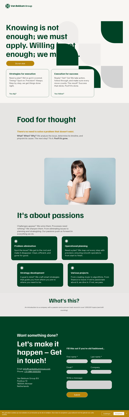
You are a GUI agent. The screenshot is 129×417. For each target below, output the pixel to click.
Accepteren (118, 414)
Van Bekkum (21, 6)
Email (69, 367)
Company (95, 367)
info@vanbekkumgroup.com (36, 369)
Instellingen (107, 414)
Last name (95, 357)
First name (71, 357)
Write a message (74, 378)
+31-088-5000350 (32, 371)
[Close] (126, 413)
